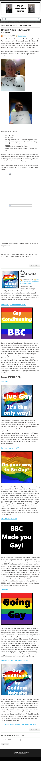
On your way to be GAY (10, 448)
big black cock (24, 281)
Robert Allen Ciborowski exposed (15, 31)
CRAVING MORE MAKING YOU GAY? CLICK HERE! (20, 724)
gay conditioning (34, 281)
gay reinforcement (25, 283)
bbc (37, 280)
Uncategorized (22, 36)
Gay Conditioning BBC (28, 274)
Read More (34, 265)
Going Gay (5, 589)
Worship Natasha (24, 752)
